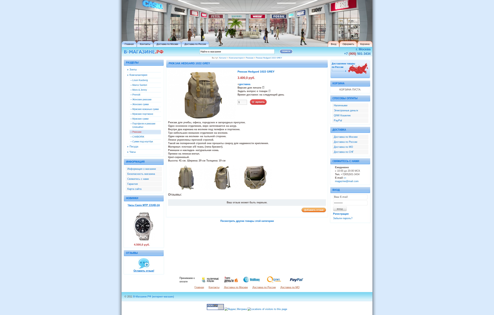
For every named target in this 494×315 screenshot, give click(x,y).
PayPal (338, 120)
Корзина (338, 83)
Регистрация (341, 213)
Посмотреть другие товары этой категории (247, 221)
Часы (132, 151)
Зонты (133, 69)
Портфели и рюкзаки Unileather (143, 125)
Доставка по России (345, 141)
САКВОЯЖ (138, 136)
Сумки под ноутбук (142, 141)
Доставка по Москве (346, 136)
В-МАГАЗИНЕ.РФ (144, 52)
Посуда (133, 146)
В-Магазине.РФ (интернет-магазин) (153, 296)
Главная (199, 287)
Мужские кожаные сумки (145, 109)
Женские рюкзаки (141, 99)
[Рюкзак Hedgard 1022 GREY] (202, 118)
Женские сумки (140, 104)
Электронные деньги (346, 110)
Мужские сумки (140, 118)
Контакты (214, 287)
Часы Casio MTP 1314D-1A (144, 205)
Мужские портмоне (142, 114)
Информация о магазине (141, 168)
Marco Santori (139, 85)
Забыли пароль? (342, 218)
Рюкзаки (250, 58)
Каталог (223, 58)
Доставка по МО (343, 146)
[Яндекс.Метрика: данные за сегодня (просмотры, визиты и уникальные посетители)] (236, 309)
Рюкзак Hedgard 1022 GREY (269, 58)
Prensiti (136, 94)
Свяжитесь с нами (138, 178)
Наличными (340, 105)
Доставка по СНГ (344, 151)
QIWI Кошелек (342, 115)
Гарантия (132, 183)
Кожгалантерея (236, 58)
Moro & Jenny (139, 90)
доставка (244, 84)
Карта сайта (134, 188)
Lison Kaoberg (140, 80)
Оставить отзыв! (144, 270)
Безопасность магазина (141, 173)
